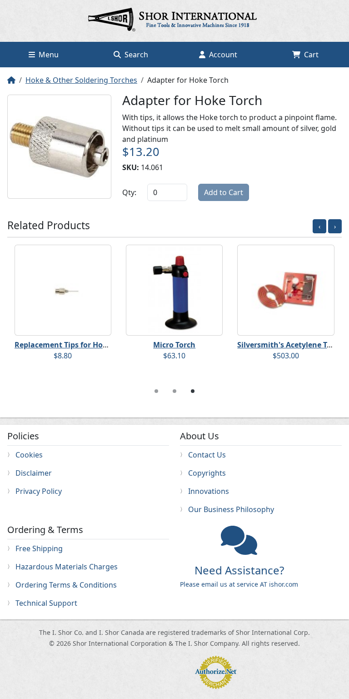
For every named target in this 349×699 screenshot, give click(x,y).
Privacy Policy (38, 491)
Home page (174, 21)
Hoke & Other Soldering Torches (81, 80)
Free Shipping (39, 548)
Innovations (208, 491)
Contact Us (207, 455)
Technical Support (46, 603)
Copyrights (207, 473)
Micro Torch (174, 345)
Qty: (129, 192)
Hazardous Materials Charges (66, 567)
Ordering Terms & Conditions (66, 585)
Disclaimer (33, 473)
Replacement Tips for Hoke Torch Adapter (89, 345)
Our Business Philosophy (231, 509)
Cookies (29, 455)
